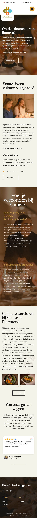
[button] (4, 380)
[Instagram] (7, 490)
